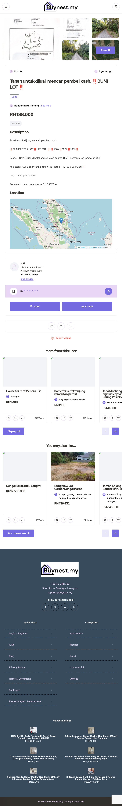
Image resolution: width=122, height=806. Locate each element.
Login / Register (18, 633)
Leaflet (83, 247)
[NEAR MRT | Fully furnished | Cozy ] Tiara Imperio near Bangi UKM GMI (33, 737)
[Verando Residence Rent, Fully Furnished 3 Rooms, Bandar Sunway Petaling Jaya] (91, 750)
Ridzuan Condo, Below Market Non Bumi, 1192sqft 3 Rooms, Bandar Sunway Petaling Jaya (33, 778)
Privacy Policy (17, 667)
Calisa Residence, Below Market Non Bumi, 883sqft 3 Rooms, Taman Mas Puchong (90, 737)
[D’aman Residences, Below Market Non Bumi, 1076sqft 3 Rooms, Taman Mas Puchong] (33, 750)
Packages (14, 689)
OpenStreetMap (95, 247)
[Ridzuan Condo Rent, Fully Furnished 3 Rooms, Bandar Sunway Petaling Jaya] (91, 771)
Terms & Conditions (20, 678)
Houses (74, 644)
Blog (11, 655)
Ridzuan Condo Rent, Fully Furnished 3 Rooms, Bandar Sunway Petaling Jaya (90, 778)
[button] (61, 221)
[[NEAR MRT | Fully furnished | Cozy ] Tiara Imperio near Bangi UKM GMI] (33, 730)
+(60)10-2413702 (59, 583)
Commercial (77, 667)
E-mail (89, 306)
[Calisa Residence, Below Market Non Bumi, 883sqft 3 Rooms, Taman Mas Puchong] (91, 730)
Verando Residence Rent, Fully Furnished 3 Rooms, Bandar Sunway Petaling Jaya (90, 757)
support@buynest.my (60, 592)
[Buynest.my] (61, 6)
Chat (37, 306)
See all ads (27, 279)
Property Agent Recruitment (25, 701)
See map (46, 105)
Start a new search (18, 533)
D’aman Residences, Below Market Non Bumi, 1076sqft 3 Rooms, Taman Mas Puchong (33, 757)
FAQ (11, 644)
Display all (13, 431)
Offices (74, 678)
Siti (23, 263)
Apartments (76, 633)
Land (73, 655)
